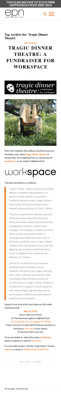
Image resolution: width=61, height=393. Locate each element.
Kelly (38, 362)
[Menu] (51, 13)
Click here (29, 328)
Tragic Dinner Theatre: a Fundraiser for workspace (30, 57)
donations (36, 340)
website (8, 349)
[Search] (44, 13)
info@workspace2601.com (36, 349)
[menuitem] (44, 13)
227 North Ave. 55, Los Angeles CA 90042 (30, 321)
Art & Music (30, 42)
